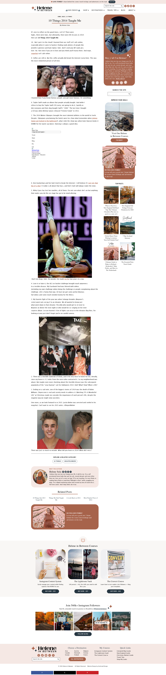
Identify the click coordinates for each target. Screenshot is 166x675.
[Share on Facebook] (42, 672)
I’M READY (119, 140)
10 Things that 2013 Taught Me (39, 499)
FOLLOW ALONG (83, 634)
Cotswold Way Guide (124, 651)
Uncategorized (70, 461)
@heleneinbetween (100, 609)
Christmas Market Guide (125, 655)
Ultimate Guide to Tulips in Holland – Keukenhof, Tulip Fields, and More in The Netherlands (111, 266)
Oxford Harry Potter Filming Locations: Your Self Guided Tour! (111, 238)
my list (66, 279)
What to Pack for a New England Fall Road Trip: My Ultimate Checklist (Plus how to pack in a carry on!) (111, 210)
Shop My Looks (122, 659)
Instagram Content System (50, 581)
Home (59, 16)
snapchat (34, 53)
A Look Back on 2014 (73, 498)
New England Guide (123, 653)
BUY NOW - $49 (115, 591)
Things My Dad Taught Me (56, 499)
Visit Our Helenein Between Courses (119, 134)
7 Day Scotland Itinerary (127, 237)
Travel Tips (120, 657)
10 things (57, 461)
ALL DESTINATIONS (77, 659)
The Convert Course (115, 581)
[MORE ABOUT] (120, 78)
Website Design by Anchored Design (97, 666)
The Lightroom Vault (83, 581)
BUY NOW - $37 (83, 591)
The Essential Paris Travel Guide (127, 263)
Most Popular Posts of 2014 (91, 499)
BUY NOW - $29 (50, 591)
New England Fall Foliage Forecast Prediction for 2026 (127, 208)
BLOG (63, 16)
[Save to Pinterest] (87, 672)
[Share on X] (65, 672)
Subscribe (111, 1)
